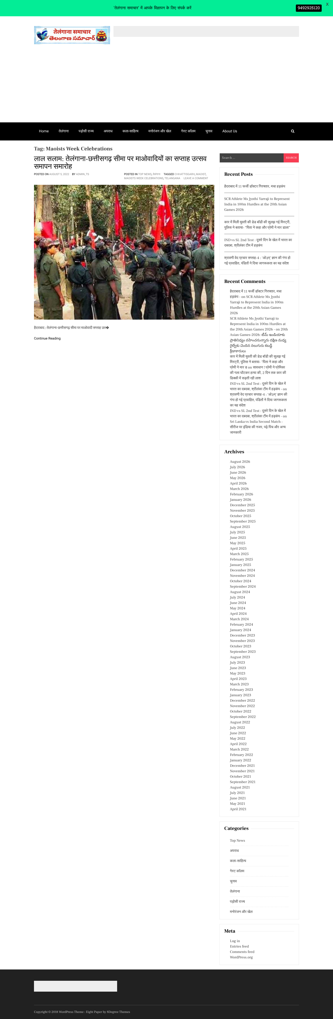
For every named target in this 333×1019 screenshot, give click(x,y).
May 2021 (237, 804)
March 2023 (239, 684)
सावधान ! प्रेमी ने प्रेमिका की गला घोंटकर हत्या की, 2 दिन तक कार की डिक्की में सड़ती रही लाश (258, 373)
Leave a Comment (196, 178)
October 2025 (240, 516)
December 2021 (242, 766)
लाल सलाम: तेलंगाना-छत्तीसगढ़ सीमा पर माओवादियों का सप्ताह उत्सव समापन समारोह (120, 162)
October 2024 (240, 581)
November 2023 (242, 641)
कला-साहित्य (130, 131)
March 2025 (239, 554)
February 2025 (241, 559)
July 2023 (237, 662)
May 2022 (237, 738)
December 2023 (242, 635)
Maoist (201, 174)
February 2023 (241, 690)
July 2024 (237, 597)
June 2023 (238, 668)
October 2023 (240, 646)
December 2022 (242, 700)
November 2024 (242, 576)
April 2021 (238, 809)
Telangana (172, 178)
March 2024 (239, 619)
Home (44, 131)
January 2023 (240, 695)
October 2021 (240, 776)
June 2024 (238, 603)
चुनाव (208, 131)
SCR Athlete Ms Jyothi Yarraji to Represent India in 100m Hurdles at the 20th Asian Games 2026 (257, 204)
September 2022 (243, 717)
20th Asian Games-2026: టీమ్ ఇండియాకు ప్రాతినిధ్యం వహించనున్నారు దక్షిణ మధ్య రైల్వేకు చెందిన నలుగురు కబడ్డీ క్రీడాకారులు (259, 340)
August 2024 (240, 592)
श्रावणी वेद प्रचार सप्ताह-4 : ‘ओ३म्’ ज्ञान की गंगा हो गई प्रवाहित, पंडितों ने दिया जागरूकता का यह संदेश (258, 400)
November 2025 (242, 510)
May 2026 (237, 478)
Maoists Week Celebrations (143, 178)
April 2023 (238, 679)
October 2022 (240, 711)
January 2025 (240, 565)
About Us (229, 131)
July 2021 (237, 793)
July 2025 (237, 532)
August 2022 (240, 722)
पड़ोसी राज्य (86, 131)
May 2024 (237, 608)
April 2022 (238, 744)
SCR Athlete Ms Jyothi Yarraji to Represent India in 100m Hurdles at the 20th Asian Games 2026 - (258, 324)
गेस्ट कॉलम (188, 131)
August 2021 (240, 787)
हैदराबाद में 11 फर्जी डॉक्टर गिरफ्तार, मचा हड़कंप (254, 186)
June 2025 (238, 538)
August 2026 (240, 462)
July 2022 (237, 728)
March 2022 (239, 749)
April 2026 (238, 483)
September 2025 (243, 521)
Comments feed (242, 952)
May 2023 (237, 673)
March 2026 (239, 489)
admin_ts (82, 174)
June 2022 (238, 733)
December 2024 (242, 570)
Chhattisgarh (185, 174)
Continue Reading (47, 338)
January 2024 (240, 630)
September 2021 (243, 782)
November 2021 (242, 771)
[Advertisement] (166, 88)
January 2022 (240, 760)
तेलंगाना (64, 131)
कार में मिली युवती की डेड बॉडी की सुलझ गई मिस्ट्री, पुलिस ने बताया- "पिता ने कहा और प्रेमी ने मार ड (257, 362)
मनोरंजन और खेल (159, 131)
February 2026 (241, 494)
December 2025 (242, 505)
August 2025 (240, 527)
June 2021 (238, 798)
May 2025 (237, 543)
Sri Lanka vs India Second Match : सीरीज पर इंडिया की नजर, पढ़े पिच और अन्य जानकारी (258, 427)
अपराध (108, 131)
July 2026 (237, 467)
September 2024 (243, 586)
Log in (235, 941)
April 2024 (238, 614)
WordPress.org (241, 957)
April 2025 (238, 548)
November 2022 (242, 706)
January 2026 (240, 500)
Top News (145, 174)
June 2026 (238, 472)
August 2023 (240, 657)
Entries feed (239, 946)
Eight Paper (94, 1012)
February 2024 (241, 624)
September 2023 (243, 652)
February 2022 (241, 755)
